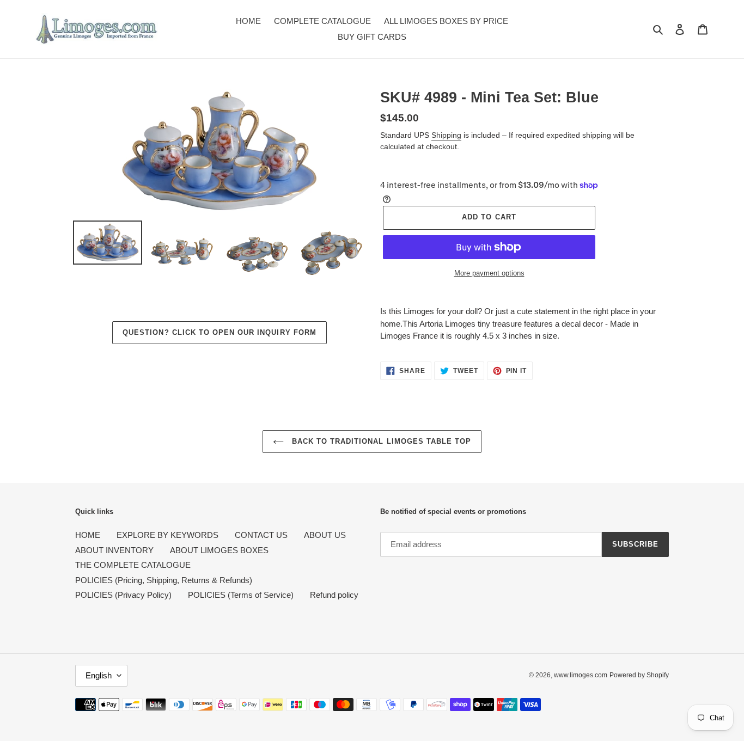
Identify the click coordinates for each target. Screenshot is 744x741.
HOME (87, 535)
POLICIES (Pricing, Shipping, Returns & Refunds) (163, 580)
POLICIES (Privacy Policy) (123, 594)
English (99, 675)
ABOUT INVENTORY (114, 550)
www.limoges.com (580, 675)
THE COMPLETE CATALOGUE (133, 564)
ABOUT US (325, 535)
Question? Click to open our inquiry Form (219, 332)
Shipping (446, 135)
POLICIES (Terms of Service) (241, 594)
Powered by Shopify (639, 675)
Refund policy (334, 594)
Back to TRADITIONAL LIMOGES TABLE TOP (380, 441)
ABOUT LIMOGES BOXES (219, 550)
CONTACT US (261, 535)
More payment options (489, 273)
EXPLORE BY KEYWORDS (167, 535)
